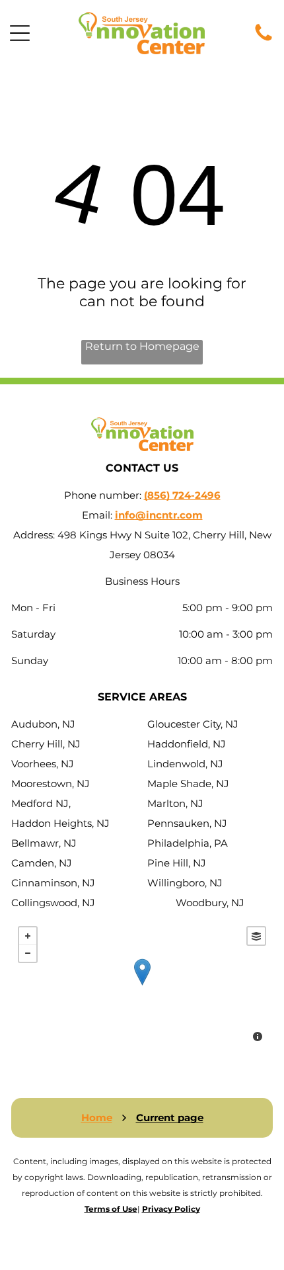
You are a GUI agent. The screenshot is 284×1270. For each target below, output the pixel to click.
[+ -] (142, 985)
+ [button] (27, 936)
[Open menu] (20, 33)
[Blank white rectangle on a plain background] (263, 40)
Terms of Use (111, 1209)
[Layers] (256, 936)
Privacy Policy (171, 1209)
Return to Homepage (142, 346)
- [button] (27, 953)
